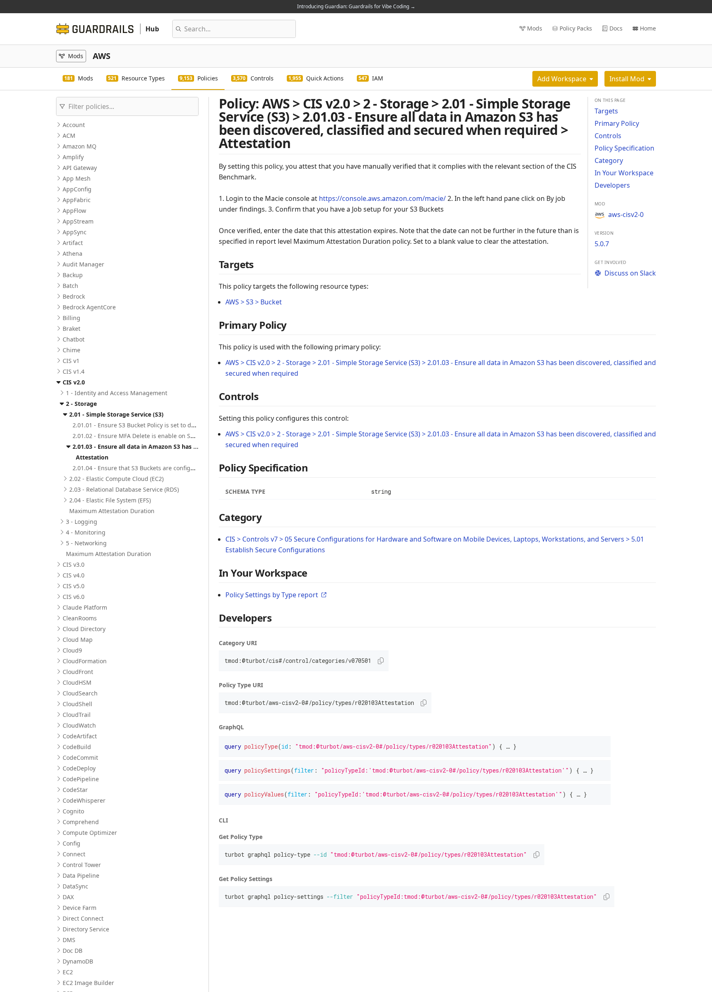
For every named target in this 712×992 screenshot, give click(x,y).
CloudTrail (77, 715)
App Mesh (77, 178)
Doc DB (72, 950)
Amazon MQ (79, 146)
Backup (73, 275)
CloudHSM (77, 682)
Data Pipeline (81, 875)
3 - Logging (81, 521)
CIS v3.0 (73, 564)
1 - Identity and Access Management (116, 393)
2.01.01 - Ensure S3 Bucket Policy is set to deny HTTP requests (158, 425)
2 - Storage (81, 404)
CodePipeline (81, 779)
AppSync (75, 232)
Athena (72, 253)
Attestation (92, 457)
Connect (74, 854)
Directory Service (86, 929)
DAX (68, 897)
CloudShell (77, 704)
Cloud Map (78, 639)
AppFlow (74, 210)
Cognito (73, 811)
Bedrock (74, 296)
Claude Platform (85, 607)
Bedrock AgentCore (89, 307)
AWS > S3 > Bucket (253, 301)
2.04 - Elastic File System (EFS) (110, 500)
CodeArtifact (80, 736)
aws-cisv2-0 (626, 214)
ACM (69, 135)
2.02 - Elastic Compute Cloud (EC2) (116, 479)
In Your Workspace (624, 172)
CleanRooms (80, 618)
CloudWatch (79, 725)
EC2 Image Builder (88, 983)
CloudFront (78, 672)
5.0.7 (602, 243)
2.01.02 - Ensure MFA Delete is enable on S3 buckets (145, 436)
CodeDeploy (79, 768)
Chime (71, 350)
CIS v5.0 (73, 586)
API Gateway (80, 168)
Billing (71, 318)
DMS (69, 940)
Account (74, 125)
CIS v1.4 (73, 371)
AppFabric (77, 200)
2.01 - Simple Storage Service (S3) (116, 414)
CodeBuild (77, 747)
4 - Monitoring (85, 532)
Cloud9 (72, 650)
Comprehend (81, 822)
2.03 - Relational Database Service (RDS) (124, 489)
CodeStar (75, 790)
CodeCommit (80, 757)
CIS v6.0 (73, 597)
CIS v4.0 (73, 575)
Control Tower (82, 865)
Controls (608, 135)
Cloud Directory (84, 629)
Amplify (73, 157)
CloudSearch (80, 693)
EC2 (68, 972)
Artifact (73, 243)
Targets (606, 110)
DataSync (75, 886)
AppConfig (77, 189)
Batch (70, 286)
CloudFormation (85, 661)
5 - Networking (86, 543)
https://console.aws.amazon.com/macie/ (382, 198)
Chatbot (73, 339)
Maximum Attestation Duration (112, 511)
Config (71, 843)
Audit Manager (83, 264)
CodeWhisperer (84, 800)
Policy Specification (624, 148)
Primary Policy (617, 123)
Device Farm (79, 908)
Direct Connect (83, 918)
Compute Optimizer (90, 832)
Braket (71, 328)
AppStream (78, 221)
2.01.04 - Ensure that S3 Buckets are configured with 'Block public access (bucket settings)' (197, 468)
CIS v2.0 (74, 382)
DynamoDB (78, 961)
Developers (612, 185)
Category (609, 160)
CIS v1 (71, 361)
